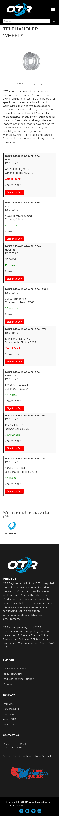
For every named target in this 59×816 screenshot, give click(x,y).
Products (8, 703)
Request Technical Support (18, 678)
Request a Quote (13, 673)
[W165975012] (12, 525)
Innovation (9, 714)
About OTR (9, 719)
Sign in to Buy (14, 192)
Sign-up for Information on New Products (27, 756)
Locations (8, 724)
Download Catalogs (14, 668)
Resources (9, 684)
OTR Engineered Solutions (19, 15)
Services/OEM (11, 708)
